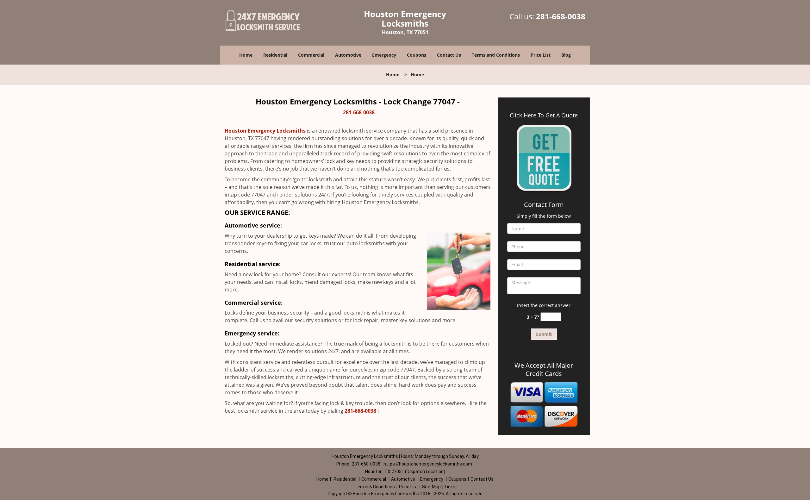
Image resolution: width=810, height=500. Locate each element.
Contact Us (449, 55)
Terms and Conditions (496, 55)
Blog (566, 55)
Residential (275, 55)
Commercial (311, 55)
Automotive (348, 55)
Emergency (384, 55)
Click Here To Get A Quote (544, 115)
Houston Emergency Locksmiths (265, 130)
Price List (541, 55)
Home (245, 55)
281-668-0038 (560, 16)
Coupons (416, 55)
